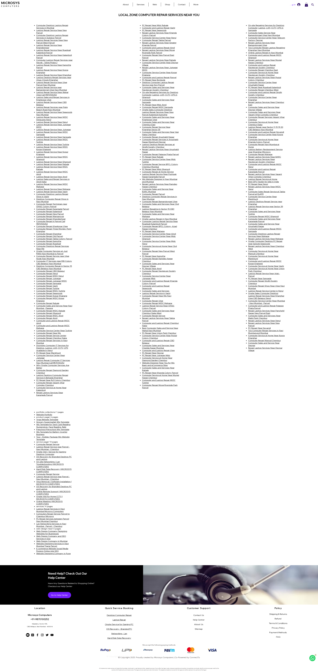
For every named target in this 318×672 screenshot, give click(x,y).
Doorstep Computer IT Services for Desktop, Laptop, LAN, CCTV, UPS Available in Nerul (52, 348)
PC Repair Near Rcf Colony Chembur (53, 380)
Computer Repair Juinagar (48, 278)
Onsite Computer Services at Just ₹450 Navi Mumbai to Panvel (52, 252)
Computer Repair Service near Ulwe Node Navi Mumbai (52, 257)
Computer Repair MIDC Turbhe (50, 291)
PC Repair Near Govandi (259, 328)
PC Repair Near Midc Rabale (155, 25)
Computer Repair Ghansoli (48, 313)
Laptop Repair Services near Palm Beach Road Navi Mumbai (52, 108)
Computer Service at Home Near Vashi (266, 266)
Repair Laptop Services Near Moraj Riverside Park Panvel (158, 51)
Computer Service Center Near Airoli (159, 234)
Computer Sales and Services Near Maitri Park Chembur (264, 316)
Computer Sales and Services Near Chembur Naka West (158, 311)
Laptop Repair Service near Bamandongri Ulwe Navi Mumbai (51, 88)
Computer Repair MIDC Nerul (50, 276)
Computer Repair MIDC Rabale (50, 310)
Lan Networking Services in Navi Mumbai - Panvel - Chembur (51, 524)
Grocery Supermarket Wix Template (52, 422)
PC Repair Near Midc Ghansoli (156, 169)
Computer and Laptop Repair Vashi (158, 28)
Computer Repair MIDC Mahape (157, 303)
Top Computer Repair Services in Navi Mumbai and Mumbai (265, 331)
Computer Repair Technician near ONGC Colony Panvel (51, 205)
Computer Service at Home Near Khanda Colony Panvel (263, 140)
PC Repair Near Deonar (153, 353)
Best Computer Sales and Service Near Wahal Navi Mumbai (160, 329)
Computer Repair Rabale (47, 303)
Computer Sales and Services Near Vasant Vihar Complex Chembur (264, 113)
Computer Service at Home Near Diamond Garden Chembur (157, 359)
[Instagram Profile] (42, 635)
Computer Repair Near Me (48, 333)
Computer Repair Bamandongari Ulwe (159, 201)
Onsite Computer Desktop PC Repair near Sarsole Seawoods (265, 242)
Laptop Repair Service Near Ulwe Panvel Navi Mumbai (51, 83)
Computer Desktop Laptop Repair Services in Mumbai (52, 26)
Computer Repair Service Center (51, 335)
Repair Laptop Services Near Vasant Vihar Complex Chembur (265, 175)
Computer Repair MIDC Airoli (49, 315)
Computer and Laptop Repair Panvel (159, 77)
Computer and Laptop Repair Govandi (266, 132)
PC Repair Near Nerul (258, 184)
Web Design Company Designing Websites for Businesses (51, 532)
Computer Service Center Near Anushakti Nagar (262, 83)
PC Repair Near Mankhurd (48, 353)
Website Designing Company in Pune (53, 553)
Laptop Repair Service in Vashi (156, 293)
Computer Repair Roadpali (48, 243)
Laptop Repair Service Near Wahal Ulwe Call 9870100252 (52, 93)
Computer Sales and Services (155, 291)
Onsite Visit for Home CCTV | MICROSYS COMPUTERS (49, 497)
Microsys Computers (163, 657)
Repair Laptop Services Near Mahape (265, 238)
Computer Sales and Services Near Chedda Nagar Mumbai (158, 346)
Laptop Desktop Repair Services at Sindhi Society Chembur (158, 145)
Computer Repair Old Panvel (49, 236)
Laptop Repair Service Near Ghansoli (53, 162)
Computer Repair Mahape (260, 154)
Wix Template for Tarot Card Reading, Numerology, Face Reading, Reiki (53, 425)
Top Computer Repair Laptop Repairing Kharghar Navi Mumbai (266, 48)
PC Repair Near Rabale (152, 157)
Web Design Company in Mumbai (51, 541)
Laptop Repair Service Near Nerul (52, 122)
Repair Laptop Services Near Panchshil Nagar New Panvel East (266, 311)
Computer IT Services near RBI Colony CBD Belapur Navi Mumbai (54, 262)
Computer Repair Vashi (47, 286)
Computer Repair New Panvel (50, 214)
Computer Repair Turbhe (47, 288)
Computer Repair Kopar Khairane (51, 296)
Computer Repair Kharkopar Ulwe (52, 226)
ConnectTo (195, 657)
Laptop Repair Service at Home (262, 179)
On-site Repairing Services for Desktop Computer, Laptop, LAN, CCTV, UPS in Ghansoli (160, 95)
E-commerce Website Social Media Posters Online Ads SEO (52, 549)
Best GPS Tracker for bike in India (263, 181)
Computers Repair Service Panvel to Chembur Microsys (53, 515)
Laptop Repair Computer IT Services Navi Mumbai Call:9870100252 (53, 361)
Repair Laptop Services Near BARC (264, 157)
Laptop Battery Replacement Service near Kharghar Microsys (265, 150)
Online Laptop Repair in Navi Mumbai (265, 52)
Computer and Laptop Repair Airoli (158, 47)
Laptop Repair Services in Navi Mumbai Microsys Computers (50, 510)
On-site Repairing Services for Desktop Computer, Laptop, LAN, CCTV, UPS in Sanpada (266, 28)
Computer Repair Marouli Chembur (264, 340)
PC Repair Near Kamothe (153, 256)
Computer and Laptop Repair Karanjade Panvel (262, 170)
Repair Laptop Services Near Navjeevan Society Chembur (261, 160)
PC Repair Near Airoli (151, 268)
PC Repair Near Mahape (153, 231)
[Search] (312, 4)
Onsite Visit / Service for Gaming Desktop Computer (51, 453)
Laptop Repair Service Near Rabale (52, 164)
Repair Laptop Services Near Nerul (264, 320)
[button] (195, 4)
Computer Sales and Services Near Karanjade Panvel (264, 220)
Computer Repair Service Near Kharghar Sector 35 (156, 128)
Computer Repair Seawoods (49, 293)
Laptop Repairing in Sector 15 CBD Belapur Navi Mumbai (158, 210)
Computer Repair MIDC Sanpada (157, 107)
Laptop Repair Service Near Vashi (51, 191)
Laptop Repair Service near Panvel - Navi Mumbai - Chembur (53, 448)
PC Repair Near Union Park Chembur (159, 333)
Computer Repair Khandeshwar (51, 219)
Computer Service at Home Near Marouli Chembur (263, 252)
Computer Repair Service (153, 315)
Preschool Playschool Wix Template (52, 429)
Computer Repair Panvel (153, 194)
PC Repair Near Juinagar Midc (156, 355)
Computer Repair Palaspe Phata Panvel (160, 154)
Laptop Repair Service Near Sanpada (53, 137)
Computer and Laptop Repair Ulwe (158, 350)
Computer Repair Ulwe (152, 301)
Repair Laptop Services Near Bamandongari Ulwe (261, 43)
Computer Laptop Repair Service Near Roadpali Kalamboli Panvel (160, 222)
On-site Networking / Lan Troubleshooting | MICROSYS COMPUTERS (50, 464)
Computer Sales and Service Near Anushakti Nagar (263, 225)
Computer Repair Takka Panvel (156, 40)
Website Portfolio (44, 414)
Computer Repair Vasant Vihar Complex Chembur (50, 383)
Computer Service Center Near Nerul (159, 37)
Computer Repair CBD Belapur (50, 271)
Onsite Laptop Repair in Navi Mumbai (159, 219)
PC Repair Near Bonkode (153, 80)
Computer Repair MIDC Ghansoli (263, 216)
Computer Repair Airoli (46, 318)
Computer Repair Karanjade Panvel (52, 209)
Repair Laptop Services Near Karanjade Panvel (49, 393)
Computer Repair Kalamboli (49, 211)
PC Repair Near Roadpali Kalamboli (264, 87)
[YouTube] (52, 635)
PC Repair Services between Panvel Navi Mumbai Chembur (52, 520)
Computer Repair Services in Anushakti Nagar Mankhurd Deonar (160, 140)
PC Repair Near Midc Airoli (154, 104)
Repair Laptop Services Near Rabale (159, 60)
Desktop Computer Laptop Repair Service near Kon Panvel (158, 83)
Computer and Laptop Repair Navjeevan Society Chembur (262, 66)
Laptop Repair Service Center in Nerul (265, 291)
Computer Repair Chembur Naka (51, 338)
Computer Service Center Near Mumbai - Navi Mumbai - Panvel (266, 302)
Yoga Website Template (47, 419)
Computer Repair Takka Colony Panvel (54, 238)
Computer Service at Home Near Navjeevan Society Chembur (263, 73)
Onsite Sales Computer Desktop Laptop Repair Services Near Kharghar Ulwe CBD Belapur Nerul (266, 296)
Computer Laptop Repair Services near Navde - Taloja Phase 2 (54, 61)
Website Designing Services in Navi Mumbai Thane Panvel (52, 544)
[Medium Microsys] (28, 635)
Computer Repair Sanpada (48, 283)
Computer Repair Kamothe (48, 241)
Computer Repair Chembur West (263, 90)
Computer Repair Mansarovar (50, 216)
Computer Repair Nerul (47, 273)
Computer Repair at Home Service (158, 171)
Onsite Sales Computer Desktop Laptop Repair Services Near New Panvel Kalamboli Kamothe (158, 112)
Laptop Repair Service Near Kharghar (53, 75)
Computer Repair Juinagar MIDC (51, 281)
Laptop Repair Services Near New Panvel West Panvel (52, 41)
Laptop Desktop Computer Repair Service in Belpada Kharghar (52, 376)
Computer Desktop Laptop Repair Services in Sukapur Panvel (52, 36)
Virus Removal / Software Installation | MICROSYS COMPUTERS (54, 482)
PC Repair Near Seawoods (154, 30)
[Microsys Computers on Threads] (32, 635)
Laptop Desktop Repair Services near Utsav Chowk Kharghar (53, 78)
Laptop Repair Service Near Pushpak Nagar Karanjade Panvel (159, 175)
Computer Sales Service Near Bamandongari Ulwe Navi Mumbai (264, 34)
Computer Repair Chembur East (263, 70)
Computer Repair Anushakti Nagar (158, 137)
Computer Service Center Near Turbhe (54, 330)
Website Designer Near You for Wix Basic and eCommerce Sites (158, 364)
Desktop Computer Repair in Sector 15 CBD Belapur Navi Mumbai (54, 267)
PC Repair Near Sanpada (259, 278)
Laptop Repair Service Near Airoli (51, 176)
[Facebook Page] (37, 635)
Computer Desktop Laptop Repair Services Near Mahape (264, 235)
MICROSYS (10, 3)
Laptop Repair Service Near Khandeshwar (49, 46)
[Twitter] (47, 635)
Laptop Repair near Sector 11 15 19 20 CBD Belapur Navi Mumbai (265, 128)
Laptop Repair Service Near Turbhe (52, 144)
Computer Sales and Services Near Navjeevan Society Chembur (158, 88)
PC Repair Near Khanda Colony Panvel (160, 372)
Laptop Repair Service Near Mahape (53, 189)
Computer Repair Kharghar (48, 234)
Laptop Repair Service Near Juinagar (53, 129)
